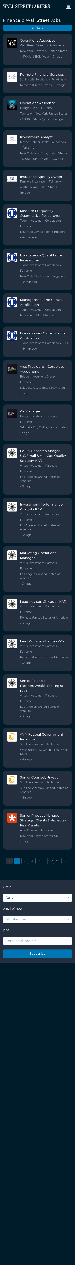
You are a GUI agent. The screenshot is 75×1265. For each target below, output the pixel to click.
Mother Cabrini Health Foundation (43, 142)
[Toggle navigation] (68, 6)
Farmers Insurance (32, 181)
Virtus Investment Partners (38, 465)
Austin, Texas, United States (38, 187)
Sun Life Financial (31, 744)
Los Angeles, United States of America (40, 479)
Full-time (56, 45)
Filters (39, 27)
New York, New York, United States (43, 51)
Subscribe (37, 953)
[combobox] (37, 898)
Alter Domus (28, 830)
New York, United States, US (39, 836)
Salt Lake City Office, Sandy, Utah (42, 387)
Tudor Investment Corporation (40, 220)
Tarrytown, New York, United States (44, 113)
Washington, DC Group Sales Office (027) (44, 752)
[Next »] (66, 861)
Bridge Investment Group (37, 376)
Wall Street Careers (33, 45)
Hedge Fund (28, 108)
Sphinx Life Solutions (34, 79)
